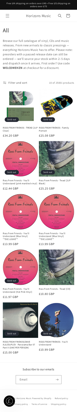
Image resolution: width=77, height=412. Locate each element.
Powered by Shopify (41, 398)
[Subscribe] (57, 379)
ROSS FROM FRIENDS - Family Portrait (54, 129)
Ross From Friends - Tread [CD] (54, 288)
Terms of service (39, 404)
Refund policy (61, 398)
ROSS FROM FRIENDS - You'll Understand (53, 343)
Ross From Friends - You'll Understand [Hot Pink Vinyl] (17, 290)
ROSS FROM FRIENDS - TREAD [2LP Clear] (20, 129)
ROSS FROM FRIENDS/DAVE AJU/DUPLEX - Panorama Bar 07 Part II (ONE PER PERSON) (19, 344)
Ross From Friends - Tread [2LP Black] (55, 182)
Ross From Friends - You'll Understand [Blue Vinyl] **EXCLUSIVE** (16, 236)
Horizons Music (24, 398)
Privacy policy (21, 404)
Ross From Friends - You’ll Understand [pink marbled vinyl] (20, 182)
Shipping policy (58, 404)
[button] (7, 16)
